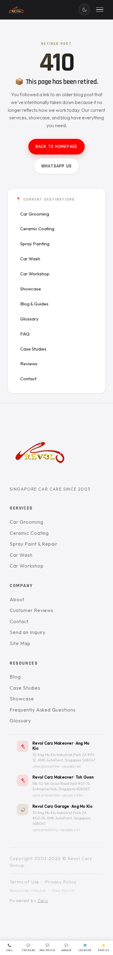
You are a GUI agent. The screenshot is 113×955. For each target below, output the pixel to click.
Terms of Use (24, 882)
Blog (15, 677)
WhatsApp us (56, 166)
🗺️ (85, 948)
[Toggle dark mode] (84, 9)
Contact (28, 378)
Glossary (29, 319)
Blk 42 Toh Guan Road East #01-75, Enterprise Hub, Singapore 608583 (62, 786)
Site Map (20, 643)
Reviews (28, 363)
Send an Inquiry (28, 632)
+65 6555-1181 (71, 766)
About (17, 599)
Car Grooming (34, 214)
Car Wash (30, 259)
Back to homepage (56, 146)
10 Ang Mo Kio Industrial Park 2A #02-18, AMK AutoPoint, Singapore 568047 (61, 818)
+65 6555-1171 (70, 830)
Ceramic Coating (37, 228)
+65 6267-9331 (72, 795)
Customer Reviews (31, 610)
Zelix (43, 900)
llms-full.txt (63, 890)
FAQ (25, 334)
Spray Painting (34, 243)
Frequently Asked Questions (43, 710)
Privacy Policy (61, 882)
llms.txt (38, 890)
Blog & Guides (34, 304)
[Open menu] (100, 10)
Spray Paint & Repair (34, 544)
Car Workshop (34, 274)
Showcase (30, 289)
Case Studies (33, 349)
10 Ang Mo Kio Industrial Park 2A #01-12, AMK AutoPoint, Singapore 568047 (64, 757)
